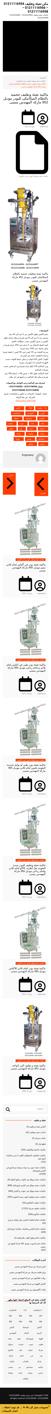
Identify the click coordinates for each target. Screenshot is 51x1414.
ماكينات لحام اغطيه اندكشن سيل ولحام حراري (27, 1220)
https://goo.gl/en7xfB (26, 400)
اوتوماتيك (29, 418)
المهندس (30, 413)
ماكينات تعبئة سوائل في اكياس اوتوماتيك (29, 1185)
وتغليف (30, 444)
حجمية (42, 429)
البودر (42, 413)
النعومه (41, 418)
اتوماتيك (25, 1327)
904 (20, 1322)
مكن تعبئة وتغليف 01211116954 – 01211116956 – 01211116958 (26, 7)
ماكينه (40, 1367)
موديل (17, 439)
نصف (20, 1373)
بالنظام (16, 418)
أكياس (39, 1327)
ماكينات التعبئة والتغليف (36, 1150)
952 (30, 408)
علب (20, 1350)
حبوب (22, 423)
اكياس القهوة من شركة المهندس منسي (29, 1284)
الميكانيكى (16, 413)
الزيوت (39, 1333)
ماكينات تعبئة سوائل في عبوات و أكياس (29, 1191)
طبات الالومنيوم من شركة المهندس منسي (28, 1290)
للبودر (11, 429)
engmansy (44, 126)
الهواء (41, 1339)
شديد (31, 429)
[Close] (49, 1406)
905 (10, 1322)
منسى (29, 439)
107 (40, 1316)
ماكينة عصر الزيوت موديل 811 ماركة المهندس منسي (27, 1245)
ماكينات (30, 434)
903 (30, 1322)
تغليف (40, 1344)
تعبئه (32, 423)
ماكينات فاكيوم (39, 1214)
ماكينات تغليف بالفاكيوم (36, 1203)
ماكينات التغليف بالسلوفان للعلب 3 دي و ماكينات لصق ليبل (26, 1157)
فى (41, 1356)
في (21, 429)
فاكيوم (10, 1350)
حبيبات (10, 423)
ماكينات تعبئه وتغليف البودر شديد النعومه (33, 176)
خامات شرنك (40, 1138)
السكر (26, 1333)
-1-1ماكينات (37, 1310)
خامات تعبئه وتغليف (38, 1132)
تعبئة (42, 423)
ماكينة (18, 434)
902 (40, 1322)
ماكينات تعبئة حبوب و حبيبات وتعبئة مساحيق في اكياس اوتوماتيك (26, 1169)
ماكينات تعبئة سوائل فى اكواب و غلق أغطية (28, 1180)
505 (20, 1316)
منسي (40, 1373)
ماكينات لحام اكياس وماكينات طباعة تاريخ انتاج (26, 1229)
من (19, 1367)
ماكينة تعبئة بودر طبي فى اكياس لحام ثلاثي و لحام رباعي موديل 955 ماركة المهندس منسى (26, 667)
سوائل (10, 1344)
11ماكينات (41, 408)
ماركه (39, 1361)
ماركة (42, 434)
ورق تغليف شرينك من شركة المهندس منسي (27, 1272)
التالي (11, 475)
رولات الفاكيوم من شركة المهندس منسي (29, 1278)
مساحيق (41, 439)
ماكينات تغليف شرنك (37, 1208)
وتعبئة (42, 444)
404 (30, 1316)
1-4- (24, 1310)
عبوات (30, 1350)
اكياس (18, 408)
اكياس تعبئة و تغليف (37, 1127)
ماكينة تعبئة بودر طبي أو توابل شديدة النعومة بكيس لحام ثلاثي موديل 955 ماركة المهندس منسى (26, 768)
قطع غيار (42, 1144)
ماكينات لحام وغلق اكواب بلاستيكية (31, 1238)
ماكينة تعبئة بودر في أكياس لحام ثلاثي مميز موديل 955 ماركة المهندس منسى (26, 567)
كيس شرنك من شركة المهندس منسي (30, 1266)
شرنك (40, 1350)
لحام (22, 1356)
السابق (43, 493)
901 (10, 1316)
